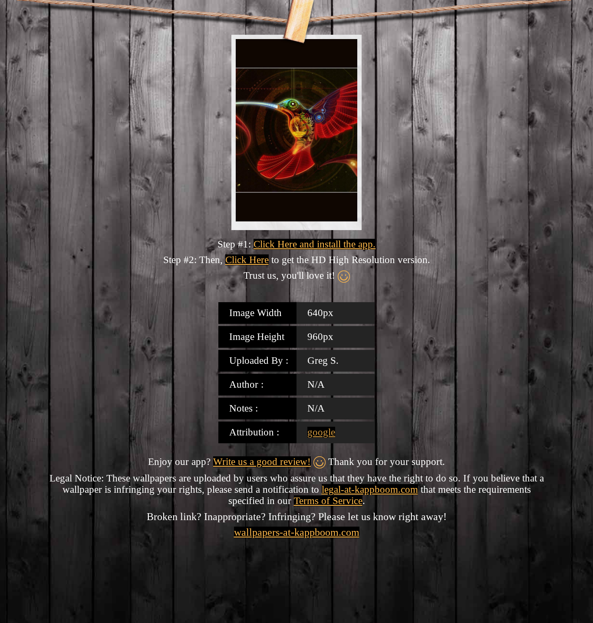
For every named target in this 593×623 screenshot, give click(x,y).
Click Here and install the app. (315, 244)
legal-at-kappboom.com (370, 489)
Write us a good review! (262, 461)
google (321, 432)
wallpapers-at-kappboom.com (296, 532)
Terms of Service (328, 500)
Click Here (247, 259)
